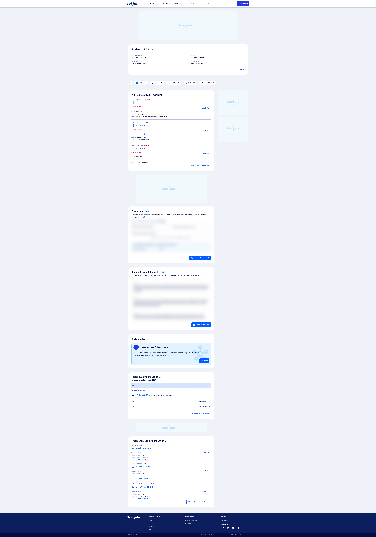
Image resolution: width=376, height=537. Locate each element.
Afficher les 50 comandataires (199, 502)
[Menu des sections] (130, 83)
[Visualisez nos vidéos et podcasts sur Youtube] (233, 528)
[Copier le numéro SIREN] (144, 111)
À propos (195, 535)
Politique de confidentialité (230, 535)
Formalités (164, 4)
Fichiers (151, 523)
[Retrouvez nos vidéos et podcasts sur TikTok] (238, 528)
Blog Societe (224, 520)
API (150, 530)
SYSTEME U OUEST (143, 478)
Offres (176, 4)
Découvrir (204, 361)
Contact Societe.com (191, 520)
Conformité (158, 83)
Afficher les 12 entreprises (200, 165)
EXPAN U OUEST (142, 460)
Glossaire (188, 523)
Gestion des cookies (214, 535)
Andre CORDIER (142, 395)
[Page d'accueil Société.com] (132, 4)
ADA (173, 395)
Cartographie (175, 83)
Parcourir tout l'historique (201, 414)
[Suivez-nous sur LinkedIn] (223, 528)
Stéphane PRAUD (196, 64)
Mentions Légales (244, 535)
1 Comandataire (209, 83)
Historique (191, 83)
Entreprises (142, 83)
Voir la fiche (206, 108)
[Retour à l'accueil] (133, 517)
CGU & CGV (204, 535)
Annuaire (151, 526)
